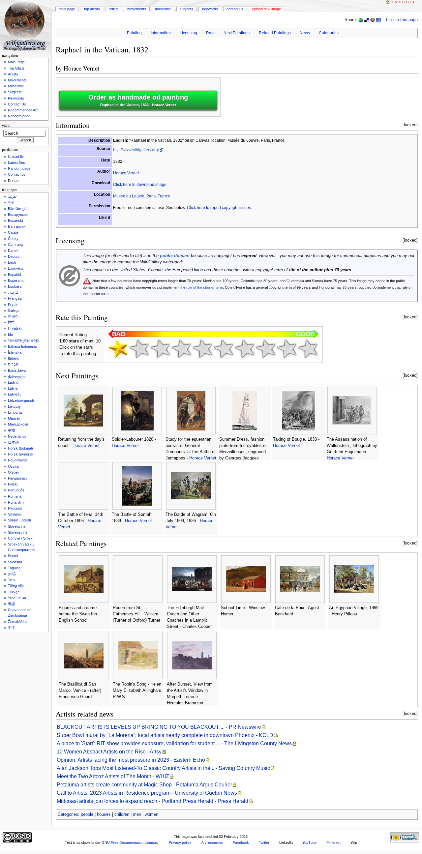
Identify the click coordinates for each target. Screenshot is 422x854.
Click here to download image (139, 184)
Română (14, 496)
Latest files (16, 162)
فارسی (13, 292)
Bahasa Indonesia (22, 346)
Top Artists (92, 9)
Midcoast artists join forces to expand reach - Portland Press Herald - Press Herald (152, 801)
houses (104, 814)
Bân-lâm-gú (17, 209)
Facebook (241, 842)
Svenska (15, 562)
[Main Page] (25, 25)
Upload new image (266, 9)
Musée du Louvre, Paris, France (141, 196)
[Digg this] (372, 19)
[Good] (223, 348)
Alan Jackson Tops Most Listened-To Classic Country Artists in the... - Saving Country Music (163, 768)
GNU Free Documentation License (129, 842)
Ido (10, 335)
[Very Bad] (118, 348)
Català (13, 232)
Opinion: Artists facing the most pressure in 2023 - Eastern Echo (131, 760)
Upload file (16, 157)
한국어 (13, 316)
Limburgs (15, 412)
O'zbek (13, 472)
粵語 (11, 604)
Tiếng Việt (16, 586)
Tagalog (14, 568)
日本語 (13, 442)
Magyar (14, 418)
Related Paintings (275, 33)
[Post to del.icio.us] (366, 19)
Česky (13, 239)
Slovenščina (17, 532)
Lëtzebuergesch (21, 400)
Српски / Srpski (20, 538)
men (137, 814)
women (151, 814)
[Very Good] (244, 348)
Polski (12, 484)
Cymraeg (15, 245)
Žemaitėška (17, 622)
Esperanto (16, 280)
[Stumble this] (360, 19)
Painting (134, 33)
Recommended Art (23, 110)
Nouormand (17, 460)
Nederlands (17, 436)
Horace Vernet (81, 68)
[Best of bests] (307, 348)
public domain (175, 255)
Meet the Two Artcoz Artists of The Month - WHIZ (113, 776)
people (87, 814)
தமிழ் (12, 574)
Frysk (12, 305)
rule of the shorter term (204, 287)
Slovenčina (16, 526)
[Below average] (181, 348)
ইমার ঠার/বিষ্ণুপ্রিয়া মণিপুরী (23, 340)
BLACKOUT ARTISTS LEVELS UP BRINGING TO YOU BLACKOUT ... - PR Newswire (159, 727)
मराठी (11, 430)
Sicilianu (14, 514)
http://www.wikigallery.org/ (136, 150)
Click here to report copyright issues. (219, 207)
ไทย (11, 580)
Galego (13, 310)
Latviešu (14, 394)
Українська (17, 598)
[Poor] (160, 348)
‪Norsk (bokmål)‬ (20, 448)
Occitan (14, 466)
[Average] (202, 348)
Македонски (18, 424)
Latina (12, 388)
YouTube (309, 842)
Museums (163, 9)
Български (16, 226)
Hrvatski (14, 328)
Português (16, 490)
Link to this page (402, 19)
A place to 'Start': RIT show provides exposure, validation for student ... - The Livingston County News (174, 743)
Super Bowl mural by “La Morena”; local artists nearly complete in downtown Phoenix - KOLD (165, 735)
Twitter (264, 842)
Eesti (12, 262)
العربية (12, 196)
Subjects (186, 9)
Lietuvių (14, 406)
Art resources (212, 842)
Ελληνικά (15, 268)
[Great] (265, 348)
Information (161, 33)
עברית (13, 364)
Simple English (19, 520)
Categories (329, 33)
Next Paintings (237, 33)
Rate (210, 33)
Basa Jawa (17, 370)
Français (15, 298)
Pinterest (333, 842)
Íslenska (14, 352)
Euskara (14, 286)
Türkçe (13, 592)
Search (7, 125)
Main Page (67, 9)
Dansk (13, 250)
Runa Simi (16, 502)
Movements (136, 9)
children (121, 814)
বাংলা (11, 202)
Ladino (13, 382)
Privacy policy (180, 842)
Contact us (16, 174)
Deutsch (14, 256)
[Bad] (139, 348)
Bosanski (15, 220)
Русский (15, 508)
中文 (11, 628)
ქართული (17, 376)
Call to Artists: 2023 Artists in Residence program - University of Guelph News (147, 793)
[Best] (286, 348)
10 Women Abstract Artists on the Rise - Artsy (109, 751)
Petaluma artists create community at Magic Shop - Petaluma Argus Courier (144, 784)
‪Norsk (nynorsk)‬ (21, 454)
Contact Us (234, 9)
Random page (19, 116)
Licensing (188, 33)
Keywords (210, 9)
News (305, 33)
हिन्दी (11, 322)
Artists (114, 9)
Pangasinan (17, 478)
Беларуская (18, 215)
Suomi (13, 556)
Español (14, 275)
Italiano (13, 358)
